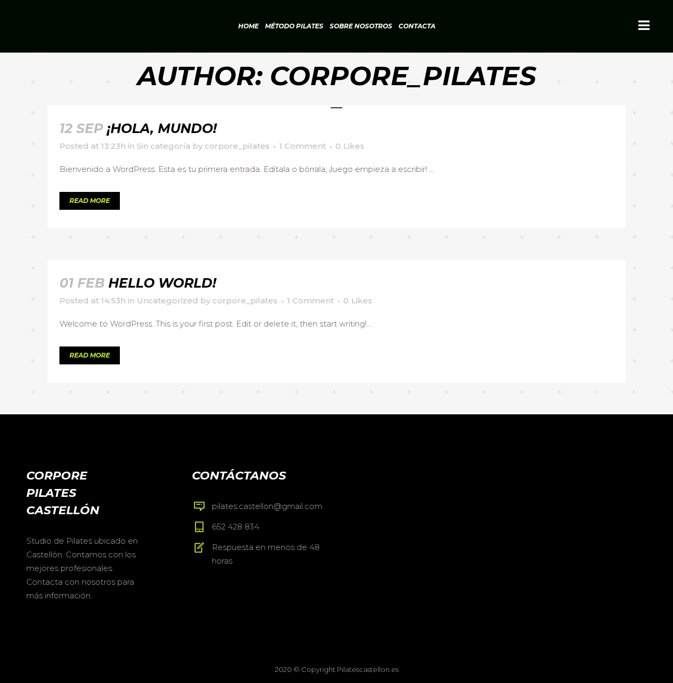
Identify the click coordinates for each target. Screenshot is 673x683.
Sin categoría (163, 146)
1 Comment (302, 146)
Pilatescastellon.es (368, 669)
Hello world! (162, 283)
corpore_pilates (237, 146)
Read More (89, 201)
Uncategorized (167, 300)
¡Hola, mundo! (162, 128)
